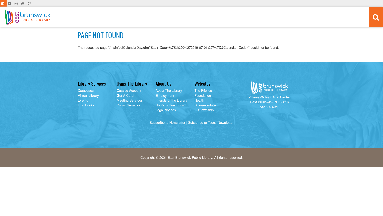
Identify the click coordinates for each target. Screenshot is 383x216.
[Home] (27, 16)
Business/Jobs (205, 104)
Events (83, 100)
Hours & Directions (170, 104)
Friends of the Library (171, 100)
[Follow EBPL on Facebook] (3, 3)
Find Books (86, 104)
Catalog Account (129, 90)
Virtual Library (88, 95)
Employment (165, 95)
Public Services (128, 104)
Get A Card (125, 95)
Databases (86, 90)
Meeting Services (130, 100)
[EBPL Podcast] (29, 3)
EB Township (204, 109)
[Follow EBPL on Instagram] (16, 3)
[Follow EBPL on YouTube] (23, 3)
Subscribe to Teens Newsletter (211, 122)
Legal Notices (166, 109)
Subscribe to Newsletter (167, 122)
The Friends (203, 90)
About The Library (169, 90)
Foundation (202, 95)
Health (199, 100)
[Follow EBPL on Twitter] (10, 3)
